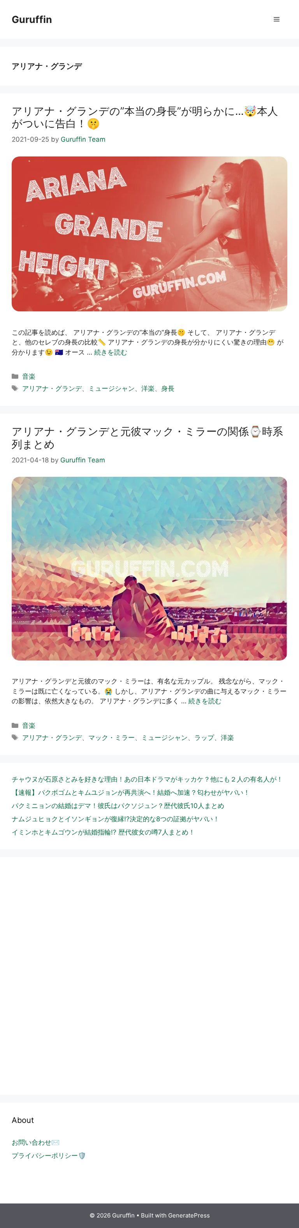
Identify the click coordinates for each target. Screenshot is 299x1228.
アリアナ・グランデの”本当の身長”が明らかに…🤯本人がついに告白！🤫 (145, 117)
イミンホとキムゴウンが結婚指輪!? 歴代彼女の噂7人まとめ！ (103, 832)
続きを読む (110, 352)
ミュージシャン (111, 388)
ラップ (204, 737)
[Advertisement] (149, 995)
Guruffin (32, 19)
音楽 (28, 376)
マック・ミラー (111, 737)
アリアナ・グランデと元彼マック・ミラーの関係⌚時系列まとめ (147, 437)
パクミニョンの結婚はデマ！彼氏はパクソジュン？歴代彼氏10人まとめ (118, 806)
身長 (167, 388)
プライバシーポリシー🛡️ (49, 1155)
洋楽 (148, 388)
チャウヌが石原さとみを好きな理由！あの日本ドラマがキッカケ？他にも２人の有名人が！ (147, 779)
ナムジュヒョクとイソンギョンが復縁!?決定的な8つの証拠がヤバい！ (116, 819)
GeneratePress (189, 1215)
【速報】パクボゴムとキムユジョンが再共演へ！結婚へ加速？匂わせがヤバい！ (131, 792)
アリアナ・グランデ (52, 388)
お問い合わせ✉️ (36, 1142)
